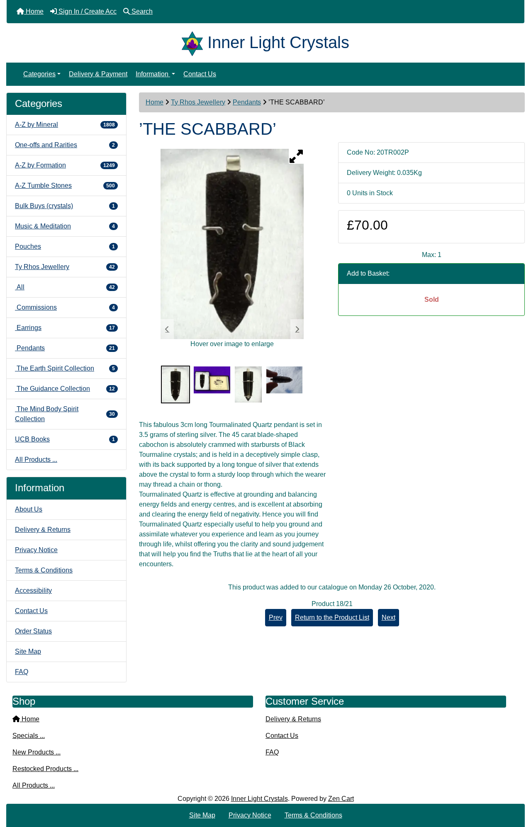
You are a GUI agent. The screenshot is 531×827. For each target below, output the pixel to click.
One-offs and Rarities (65, 144)
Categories (39, 74)
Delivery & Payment (98, 74)
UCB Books (65, 439)
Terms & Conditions (44, 570)
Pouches (65, 246)
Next (388, 617)
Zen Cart (341, 798)
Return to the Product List (332, 617)
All (65, 287)
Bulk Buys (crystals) (65, 205)
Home (154, 102)
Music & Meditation (65, 226)
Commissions (65, 307)
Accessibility (33, 590)
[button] (515, 786)
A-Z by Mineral (65, 124)
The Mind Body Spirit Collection (65, 413)
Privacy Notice (36, 549)
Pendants (247, 102)
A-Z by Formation (65, 165)
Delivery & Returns (43, 529)
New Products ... (36, 752)
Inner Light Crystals (259, 798)
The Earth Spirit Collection (65, 368)
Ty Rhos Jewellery (198, 102)
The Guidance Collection (65, 388)
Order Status (33, 631)
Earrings (65, 327)
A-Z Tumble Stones (65, 185)
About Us (28, 509)
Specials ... (28, 735)
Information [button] (153, 74)
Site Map (28, 651)
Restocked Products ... (45, 768)
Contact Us (199, 74)
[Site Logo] (194, 42)
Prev (276, 617)
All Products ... (36, 459)
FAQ (21, 671)
